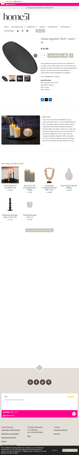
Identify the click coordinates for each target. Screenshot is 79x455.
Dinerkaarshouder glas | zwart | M (10, 216)
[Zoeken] (22, 31)
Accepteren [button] (70, 450)
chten (14, 438)
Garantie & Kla (6, 438)
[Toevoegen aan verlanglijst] (71, 55)
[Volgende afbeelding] (35, 56)
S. (59, 76)
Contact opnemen (60, 430)
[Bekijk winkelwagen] (27, 31)
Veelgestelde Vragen (9, 445)
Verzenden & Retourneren (10, 430)
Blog (29, 436)
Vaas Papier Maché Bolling (69, 187)
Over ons (57, 434)
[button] (4, 78)
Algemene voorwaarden (10, 434)
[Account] (18, 31)
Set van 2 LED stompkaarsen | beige (30, 188)
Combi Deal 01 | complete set (10, 187)
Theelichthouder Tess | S (30, 216)
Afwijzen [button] (54, 450)
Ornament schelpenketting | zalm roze (49, 188)
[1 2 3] (44, 55)
